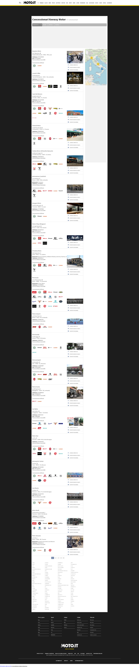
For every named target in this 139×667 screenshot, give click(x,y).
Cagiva (33, 588)
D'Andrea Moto (36, 251)
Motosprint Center (38, 461)
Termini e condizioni (49, 653)
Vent (72, 583)
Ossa (59, 580)
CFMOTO (34, 591)
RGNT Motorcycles (62, 596)
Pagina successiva (61, 558)
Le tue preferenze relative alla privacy (19, 666)
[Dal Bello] (75, 425)
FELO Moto (34, 607)
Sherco (59, 601)
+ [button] (87, 51)
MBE (65, 622)
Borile (33, 582)
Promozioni (91, 632)
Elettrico (39, 624)
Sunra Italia (60, 604)
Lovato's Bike (36, 73)
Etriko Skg (34, 599)
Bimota (33, 578)
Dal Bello (35, 409)
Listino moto (79, 619)
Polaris (59, 588)
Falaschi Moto (36, 125)
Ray (58, 593)
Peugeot (60, 583)
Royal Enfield (61, 599)
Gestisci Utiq (89, 653)
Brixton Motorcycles (36, 583)
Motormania (36, 387)
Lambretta (47, 594)
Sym (71, 562)
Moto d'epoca (92, 624)
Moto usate (92, 622)
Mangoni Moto (36, 203)
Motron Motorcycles (62, 570)
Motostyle (35, 278)
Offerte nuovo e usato (75, 67)
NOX (59, 577)
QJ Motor (60, 590)
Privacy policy (40, 653)
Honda (46, 572)
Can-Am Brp (34, 590)
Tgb (72, 565)
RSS (78, 653)
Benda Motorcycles (36, 574)
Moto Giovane (36, 536)
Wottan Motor (74, 596)
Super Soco (60, 606)
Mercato (92, 617)
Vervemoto (73, 586)
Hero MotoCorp (48, 569)
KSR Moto (47, 590)
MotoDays (65, 624)
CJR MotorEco (35, 593)
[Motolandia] (75, 349)
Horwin (46, 574)
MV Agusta (60, 572)
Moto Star (35, 436)
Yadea (72, 599)
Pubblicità (70, 653)
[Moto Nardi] (75, 525)
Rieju (59, 598)
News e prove (41, 617)
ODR (75, 653)
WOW (72, 598)
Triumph (72, 570)
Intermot (65, 627)
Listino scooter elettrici (80, 624)
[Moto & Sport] (75, 324)
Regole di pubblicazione (60, 653)
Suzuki (59, 607)
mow (71, 660)
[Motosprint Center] (75, 477)
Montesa (47, 609)
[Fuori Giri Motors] (75, 115)
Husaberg (47, 577)
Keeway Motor (48, 585)
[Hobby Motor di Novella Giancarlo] (75, 166)
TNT (72, 569)
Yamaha (72, 601)
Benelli (33, 575)
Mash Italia (47, 602)
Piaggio (59, 586)
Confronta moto (79, 634)
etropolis (34, 601)
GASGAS (46, 562)
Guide (39, 627)
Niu (59, 574)
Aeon (33, 564)
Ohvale (59, 578)
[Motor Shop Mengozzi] (75, 240)
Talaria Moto (74, 564)
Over (59, 582)
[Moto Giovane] (75, 547)
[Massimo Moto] (75, 63)
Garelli (33, 609)
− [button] (87, 53)
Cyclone (34, 594)
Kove (46, 588)
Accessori (91, 627)
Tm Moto (73, 567)
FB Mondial (34, 606)
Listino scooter (79, 622)
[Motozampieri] (75, 376)
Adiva (33, 562)
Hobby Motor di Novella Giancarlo (42, 151)
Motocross (52, 627)
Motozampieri (36, 360)
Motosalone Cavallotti (39, 176)
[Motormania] (75, 398)
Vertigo (72, 585)
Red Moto (60, 594)
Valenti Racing (74, 580)
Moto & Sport (36, 314)
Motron (60, 569)
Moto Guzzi (60, 565)
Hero (46, 567)
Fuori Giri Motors (37, 94)
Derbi (33, 596)
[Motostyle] (75, 303)
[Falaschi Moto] (75, 140)
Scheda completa (74, 64)
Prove (39, 622)
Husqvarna (47, 578)
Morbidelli (60, 562)
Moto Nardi (35, 510)
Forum (39, 634)
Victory (72, 590)
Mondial (47, 607)
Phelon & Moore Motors (63, 585)
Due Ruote (35, 488)
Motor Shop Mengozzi (39, 224)
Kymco (46, 593)
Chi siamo (82, 653)
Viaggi (39, 629)
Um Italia (73, 575)
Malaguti (47, 601)
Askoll (33, 570)
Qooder (60, 591)
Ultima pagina (64, 558)
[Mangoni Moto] (75, 213)
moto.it (66, 660)
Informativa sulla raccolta (5, 666)
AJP (33, 565)
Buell (33, 586)
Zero (72, 604)
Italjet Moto (48, 582)
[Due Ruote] (75, 500)
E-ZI (33, 602)
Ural (72, 577)
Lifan (46, 598)
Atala (33, 572)
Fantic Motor (35, 604)
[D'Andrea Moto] (75, 267)
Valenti (72, 578)
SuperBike (52, 624)
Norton (60, 575)
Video (39, 632)
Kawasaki (47, 583)
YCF (71, 602)
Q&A (77, 632)
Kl (45, 586)
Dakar (52, 629)
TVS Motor (73, 574)
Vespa (72, 588)
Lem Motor (47, 596)
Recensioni (78, 629)
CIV (51, 632)
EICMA (65, 619)
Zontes (72, 606)
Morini (59, 564)
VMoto (72, 591)
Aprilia (33, 567)
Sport (52, 617)
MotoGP (52, 622)
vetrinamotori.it (79, 660)
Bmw (33, 580)
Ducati (33, 598)
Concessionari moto (93, 629)
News (39, 619)
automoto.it (59, 660)
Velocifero (73, 582)
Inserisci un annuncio (93, 634)
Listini (78, 617)
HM (45, 570)
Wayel (72, 594)
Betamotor (34, 577)
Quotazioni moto (79, 627)
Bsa (33, 585)
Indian (46, 580)
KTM (46, 591)
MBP (46, 604)
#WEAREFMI (53, 634)
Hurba (46, 575)
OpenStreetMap (99, 84)
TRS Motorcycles (74, 572)
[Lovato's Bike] (75, 83)
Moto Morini (60, 567)
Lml (46, 599)
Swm (59, 609)
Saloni (65, 617)
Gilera (46, 564)
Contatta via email (74, 69)
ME (45, 606)
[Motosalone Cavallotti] (75, 192)
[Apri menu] (20, 2)
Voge (72, 593)
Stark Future (61, 602)
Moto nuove (92, 619)
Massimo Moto (36, 51)
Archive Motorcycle (36, 569)
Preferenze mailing (97, 653)
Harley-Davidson (48, 565)
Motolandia (35, 334)
